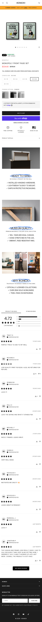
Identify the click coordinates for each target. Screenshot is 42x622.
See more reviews (21, 568)
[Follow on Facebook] (13, 614)
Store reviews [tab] (31, 311)
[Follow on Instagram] (18, 614)
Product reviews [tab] (11, 311)
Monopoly (5, 60)
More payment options (21, 122)
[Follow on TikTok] (28, 614)
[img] (12, 337)
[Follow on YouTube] (23, 614)
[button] (29, 317)
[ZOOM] (39, 47)
